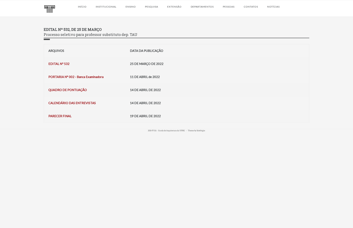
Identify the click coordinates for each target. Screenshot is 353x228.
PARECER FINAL (59, 116)
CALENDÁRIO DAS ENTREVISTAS (72, 103)
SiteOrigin (201, 131)
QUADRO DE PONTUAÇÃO (67, 90)
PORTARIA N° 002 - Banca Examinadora (76, 77)
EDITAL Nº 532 (58, 64)
